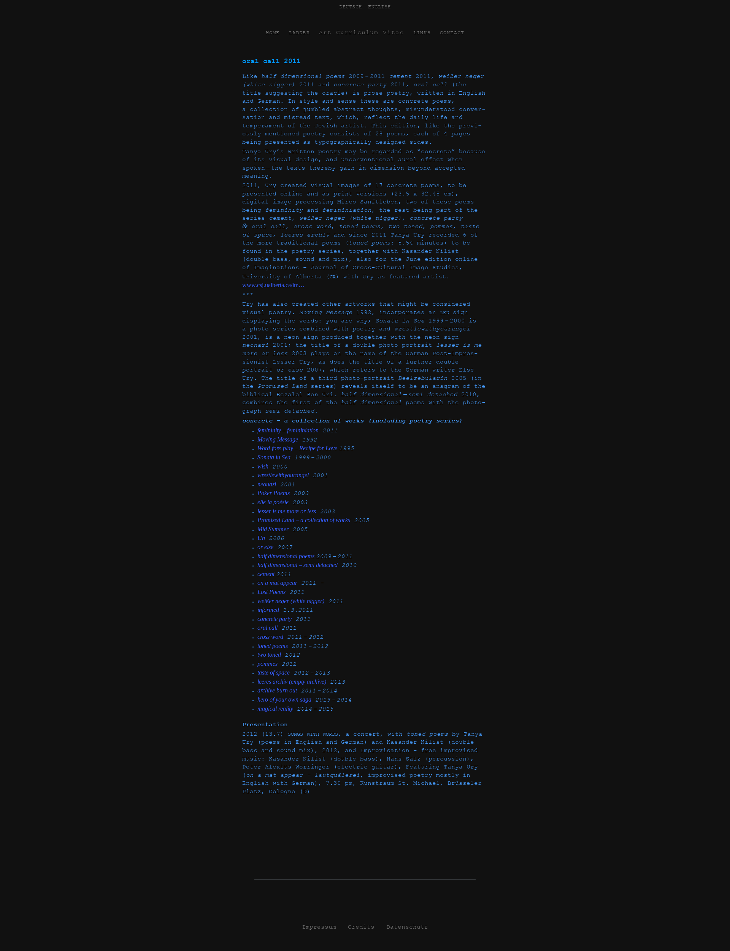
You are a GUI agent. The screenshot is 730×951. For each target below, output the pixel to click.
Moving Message (277, 439)
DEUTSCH (350, 7)
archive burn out (277, 690)
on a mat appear (277, 582)
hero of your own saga (284, 699)
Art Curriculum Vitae (361, 32)
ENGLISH (379, 7)
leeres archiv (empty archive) (291, 681)
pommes (267, 663)
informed (268, 609)
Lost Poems (271, 592)
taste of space (273, 672)
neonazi (266, 484)
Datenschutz (407, 927)
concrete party (274, 619)
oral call (267, 627)
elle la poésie (273, 502)
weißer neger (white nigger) (290, 601)
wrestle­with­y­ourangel (283, 475)
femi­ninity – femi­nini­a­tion (288, 430)
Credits (361, 927)
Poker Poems (273, 493)
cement (266, 574)
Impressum (319, 927)
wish (262, 466)
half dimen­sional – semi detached (297, 565)
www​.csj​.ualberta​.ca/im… (273, 285)
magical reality (275, 708)
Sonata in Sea (273, 457)
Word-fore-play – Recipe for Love (298, 448)
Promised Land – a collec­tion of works (303, 520)
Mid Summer (273, 529)
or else (265, 547)
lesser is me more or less (286, 511)
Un (261, 538)
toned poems (272, 646)
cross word (270, 636)
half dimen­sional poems (286, 556)
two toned (269, 654)
